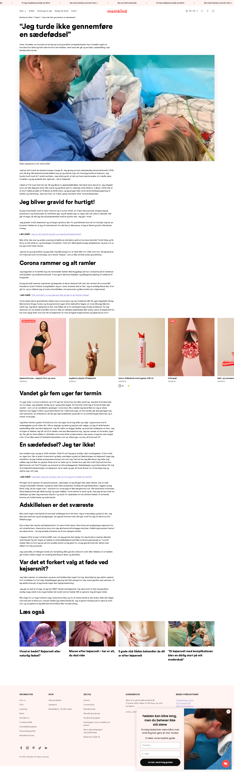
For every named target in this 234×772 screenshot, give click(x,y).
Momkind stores (27, 735)
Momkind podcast (92, 713)
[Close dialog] (228, 711)
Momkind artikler (26, 17)
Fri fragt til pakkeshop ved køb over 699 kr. (146, 3)
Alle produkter (55, 700)
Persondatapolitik (27, 731)
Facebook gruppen (92, 718)
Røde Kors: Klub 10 (92, 737)
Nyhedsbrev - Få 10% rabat (60, 709)
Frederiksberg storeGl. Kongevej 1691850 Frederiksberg (185, 703)
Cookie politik (26, 722)
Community (89, 705)
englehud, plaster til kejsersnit (82, 378)
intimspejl (172, 378)
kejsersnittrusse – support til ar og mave (37, 378)
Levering (23, 709)
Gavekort (53, 705)
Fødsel (37, 17)
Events (74, 11)
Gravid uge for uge (44, 11)
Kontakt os (24, 718)
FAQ (21, 705)
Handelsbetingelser (28, 727)
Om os (22, 700)
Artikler (31, 11)
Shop (21, 11)
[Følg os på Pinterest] (33, 748)
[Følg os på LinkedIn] (46, 748)
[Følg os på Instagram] (27, 748)
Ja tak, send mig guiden (160, 762)
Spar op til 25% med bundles (102, 3)
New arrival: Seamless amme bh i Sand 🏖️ (60, 3)
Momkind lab (89, 709)
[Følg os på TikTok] (39, 748)
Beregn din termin (61, 11)
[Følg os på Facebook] (21, 748)
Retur (22, 713)
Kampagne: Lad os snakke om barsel (97, 723)
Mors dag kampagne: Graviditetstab (93, 731)
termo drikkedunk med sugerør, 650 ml (135, 378)
